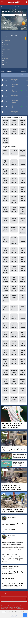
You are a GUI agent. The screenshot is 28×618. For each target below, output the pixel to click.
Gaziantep (22, 230)
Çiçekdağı (5, 131)
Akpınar (19, 7)
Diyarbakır (22, 210)
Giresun (5, 239)
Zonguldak (5, 362)
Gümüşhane (14, 240)
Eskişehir (14, 229)
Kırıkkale (14, 372)
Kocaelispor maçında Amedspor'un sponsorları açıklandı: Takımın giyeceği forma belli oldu (13, 425)
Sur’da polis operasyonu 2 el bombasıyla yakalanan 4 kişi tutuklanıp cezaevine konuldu (11, 487)
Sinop (22, 325)
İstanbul (5, 259)
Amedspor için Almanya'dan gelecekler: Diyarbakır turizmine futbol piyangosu (19, 456)
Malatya (14, 288)
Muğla (22, 297)
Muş (5, 308)
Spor (24, 599)
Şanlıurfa (22, 343)
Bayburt (22, 361)
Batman (22, 372)
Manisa (22, 288)
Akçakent (5, 122)
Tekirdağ (14, 334)
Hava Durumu (6, 7)
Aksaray (14, 361)
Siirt (14, 325)
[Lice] (14, 500)
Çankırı (22, 198)
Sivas (5, 334)
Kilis (5, 399)
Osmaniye (14, 399)
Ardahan (22, 381)
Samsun (5, 325)
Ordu (5, 317)
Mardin (14, 297)
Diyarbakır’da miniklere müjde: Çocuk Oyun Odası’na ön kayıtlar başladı (19, 464)
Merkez (5, 140)
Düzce (22, 399)
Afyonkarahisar (22, 153)
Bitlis (5, 189)
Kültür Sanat (18, 599)
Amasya (14, 162)
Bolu (14, 189)
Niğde (22, 308)
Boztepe (22, 122)
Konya (22, 279)
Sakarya (22, 317)
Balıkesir (5, 180)
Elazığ (14, 220)
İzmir (14, 259)
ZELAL (12, 517)
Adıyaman (14, 152)
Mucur (22, 131)
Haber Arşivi (12, 594)
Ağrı (5, 162)
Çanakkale (14, 199)
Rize (14, 317)
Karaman (5, 372)
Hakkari (22, 239)
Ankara (22, 162)
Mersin (22, 250)
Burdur (22, 189)
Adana (5, 152)
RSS (5, 611)
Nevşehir (14, 308)
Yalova (14, 390)
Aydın (22, 171)
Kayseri (14, 268)
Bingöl (22, 180)
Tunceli (14, 343)
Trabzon (5, 343)
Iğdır (5, 390)
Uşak (5, 352)
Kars (22, 259)
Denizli (14, 209)
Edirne (5, 220)
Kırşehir (13, 7)
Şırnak (5, 381)
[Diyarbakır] (14, 438)
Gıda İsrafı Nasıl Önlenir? (9, 555)
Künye (2, 594)
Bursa (5, 198)
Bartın (14, 381)
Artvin (14, 171)
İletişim (6, 594)
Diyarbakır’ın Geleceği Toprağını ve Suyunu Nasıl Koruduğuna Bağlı (12, 543)
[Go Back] (25, 615)
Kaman (14, 131)
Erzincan (22, 220)
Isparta (14, 250)
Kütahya (5, 288)
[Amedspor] (14, 414)
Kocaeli (14, 279)
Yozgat (22, 352)
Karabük (22, 390)
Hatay (5, 250)
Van (14, 352)
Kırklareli (22, 268)
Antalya (5, 171)
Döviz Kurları (19, 594)
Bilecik (14, 180)
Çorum (5, 209)
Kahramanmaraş (5, 298)
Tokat (22, 334)
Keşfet (12, 599)
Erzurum (5, 229)
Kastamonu (5, 269)
